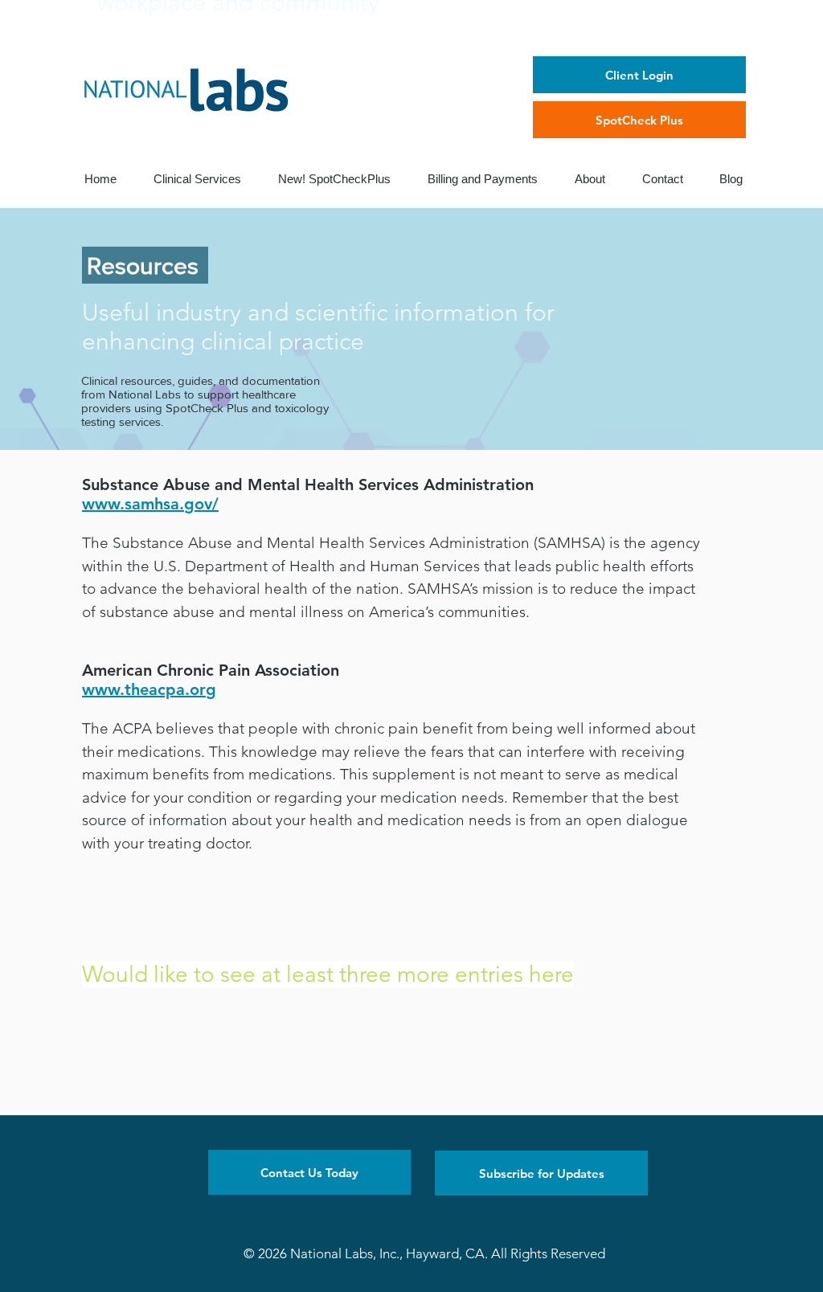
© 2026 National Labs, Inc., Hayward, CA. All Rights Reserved (424, 1253)
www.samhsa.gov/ (150, 503)
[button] (309, 1172)
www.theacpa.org (149, 689)
